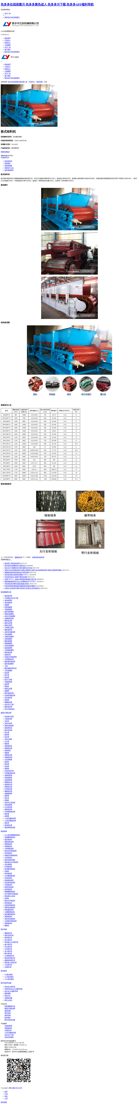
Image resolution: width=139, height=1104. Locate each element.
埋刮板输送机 (9, 842)
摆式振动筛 (8, 652)
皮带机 (7, 898)
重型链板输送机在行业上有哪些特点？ (20, 581)
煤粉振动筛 (8, 809)
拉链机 (7, 871)
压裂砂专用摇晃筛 (11, 657)
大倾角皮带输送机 (11, 921)
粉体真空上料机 (10, 896)
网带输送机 (8, 844)
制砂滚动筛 (8, 730)
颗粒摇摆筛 (8, 641)
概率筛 (7, 743)
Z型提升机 (8, 967)
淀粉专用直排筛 (10, 632)
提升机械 (4, 929)
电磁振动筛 (8, 748)
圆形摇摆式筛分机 (11, 668)
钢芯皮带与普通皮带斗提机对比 (15, 565)
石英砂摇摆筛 (9, 645)
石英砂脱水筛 (9, 771)
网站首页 (8, 38)
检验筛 (7, 673)
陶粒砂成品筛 (9, 725)
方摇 (6, 666)
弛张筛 (7, 764)
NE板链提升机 (9, 955)
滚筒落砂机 (8, 746)
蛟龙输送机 (8, 889)
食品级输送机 (9, 880)
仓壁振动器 (8, 998)
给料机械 (39, 82)
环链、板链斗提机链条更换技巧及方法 (20, 579)
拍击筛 (7, 677)
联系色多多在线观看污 (12, 17)
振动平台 (8, 995)
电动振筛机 (8, 600)
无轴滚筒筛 (8, 780)
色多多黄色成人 (10, 709)
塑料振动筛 (8, 621)
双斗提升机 (8, 951)
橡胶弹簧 (8, 993)
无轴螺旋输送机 (10, 837)
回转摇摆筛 (8, 607)
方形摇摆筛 (8, 670)
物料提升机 (8, 937)
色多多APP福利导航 (11, 991)
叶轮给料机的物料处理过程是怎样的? (17, 584)
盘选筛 (7, 734)
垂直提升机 (8, 933)
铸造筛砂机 (8, 728)
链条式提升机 (9, 935)
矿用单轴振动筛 (10, 811)
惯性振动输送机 (10, 907)
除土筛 (7, 732)
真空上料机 (8, 1000)
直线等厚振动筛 (10, 827)
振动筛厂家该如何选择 (12, 563)
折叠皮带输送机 (10, 905)
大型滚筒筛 (8, 759)
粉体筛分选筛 (9, 716)
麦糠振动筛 (8, 702)
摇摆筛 (7, 691)
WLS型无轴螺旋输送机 (12, 835)
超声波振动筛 (9, 693)
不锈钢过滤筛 (9, 627)
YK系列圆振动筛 (10, 820)
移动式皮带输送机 (11, 851)
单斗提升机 (8, 946)
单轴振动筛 (8, 757)
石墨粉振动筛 (9, 618)
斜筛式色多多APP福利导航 (14, 989)
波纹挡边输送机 (10, 919)
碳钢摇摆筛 (8, 643)
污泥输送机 (8, 857)
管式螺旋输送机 (10, 914)
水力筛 (7, 741)
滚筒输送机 (8, 846)
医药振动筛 (8, 596)
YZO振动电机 (9, 979)
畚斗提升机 (8, 944)
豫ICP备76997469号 (15, 1088)
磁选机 (7, 762)
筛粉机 (7, 686)
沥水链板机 (8, 864)
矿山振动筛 (8, 807)
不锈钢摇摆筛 (9, 650)
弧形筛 (7, 823)
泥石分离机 (8, 739)
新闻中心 (8, 43)
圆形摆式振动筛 (10, 661)
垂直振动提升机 (10, 960)
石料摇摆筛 (8, 634)
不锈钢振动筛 (9, 659)
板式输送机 (8, 873)
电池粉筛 (8, 750)
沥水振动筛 (8, 697)
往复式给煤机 (9, 1037)
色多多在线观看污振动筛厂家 (17, 82)
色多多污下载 (9, 704)
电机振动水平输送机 (11, 862)
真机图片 (8, 163)
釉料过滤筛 (8, 623)
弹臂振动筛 (8, 755)
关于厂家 (8, 13)
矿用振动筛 (8, 789)
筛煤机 (7, 800)
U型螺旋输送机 (10, 912)
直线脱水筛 (8, 784)
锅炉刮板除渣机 (10, 860)
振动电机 (4, 971)
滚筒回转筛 (8, 775)
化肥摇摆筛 (8, 639)
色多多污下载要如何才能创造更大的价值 (18, 568)
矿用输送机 (8, 866)
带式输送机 (8, 853)
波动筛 (7, 766)
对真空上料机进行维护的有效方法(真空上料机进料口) (22, 588)
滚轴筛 (7, 605)
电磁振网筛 (8, 793)
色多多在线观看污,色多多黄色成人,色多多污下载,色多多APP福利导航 (47, 4)
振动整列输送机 (10, 869)
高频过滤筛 (8, 688)
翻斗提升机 (8, 953)
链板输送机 (8, 916)
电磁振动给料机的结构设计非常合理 (17, 572)
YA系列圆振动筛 (10, 818)
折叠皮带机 (8, 878)
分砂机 (7, 721)
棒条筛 (7, 814)
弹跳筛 (7, 753)
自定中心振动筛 (10, 802)
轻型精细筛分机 (6, 592)
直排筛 (7, 684)
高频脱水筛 (8, 786)
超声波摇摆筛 (9, 611)
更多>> (9, 559)
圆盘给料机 (18, 557)
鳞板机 (7, 925)
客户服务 (8, 49)
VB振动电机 (9, 974)
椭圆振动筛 (8, 791)
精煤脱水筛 (8, 782)
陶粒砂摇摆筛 (9, 614)
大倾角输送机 (9, 848)
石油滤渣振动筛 (10, 695)
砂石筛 (7, 737)
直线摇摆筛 (8, 648)
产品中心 (8, 40)
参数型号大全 (9, 168)
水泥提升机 (8, 949)
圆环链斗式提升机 (11, 962)
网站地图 (4, 1102)
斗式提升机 (8, 965)
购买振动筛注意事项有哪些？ (17, 574)
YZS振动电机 (9, 977)
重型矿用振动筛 (6, 713)
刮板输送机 (8, 923)
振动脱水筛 (8, 825)
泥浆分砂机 (8, 723)
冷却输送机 (8, 885)
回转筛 (7, 700)
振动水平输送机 (10, 900)
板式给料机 (8, 161)
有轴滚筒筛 (8, 777)
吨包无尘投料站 (10, 986)
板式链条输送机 (10, 882)
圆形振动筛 (8, 707)
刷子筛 (7, 675)
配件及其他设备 (6, 983)
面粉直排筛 (8, 630)
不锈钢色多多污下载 (11, 598)
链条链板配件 (9, 170)
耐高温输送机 (9, 909)
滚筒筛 (7, 816)
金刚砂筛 (8, 654)
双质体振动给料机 (38, 557)
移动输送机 (8, 903)
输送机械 (4, 831)
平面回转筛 (8, 682)
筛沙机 (7, 798)
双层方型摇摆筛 (10, 616)
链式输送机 (8, 839)
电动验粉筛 (8, 602)
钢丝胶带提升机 (10, 958)
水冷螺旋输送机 (10, 876)
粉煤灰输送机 (9, 887)
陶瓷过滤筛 (8, 625)
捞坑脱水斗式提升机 (11, 942)
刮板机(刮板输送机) (11, 855)
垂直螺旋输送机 (10, 891)
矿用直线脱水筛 (10, 773)
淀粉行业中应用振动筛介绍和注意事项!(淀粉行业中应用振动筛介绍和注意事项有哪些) (33, 570)
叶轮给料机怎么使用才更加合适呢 (16, 577)
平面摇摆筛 (8, 609)
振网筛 (7, 768)
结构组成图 (8, 165)
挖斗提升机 (8, 940)
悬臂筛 (7, 796)
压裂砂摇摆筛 (9, 636)
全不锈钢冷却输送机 (11, 894)
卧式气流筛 (8, 679)
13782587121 (5, 157)
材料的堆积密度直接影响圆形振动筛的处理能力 (20, 586)
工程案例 (8, 45)
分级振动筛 (8, 719)
